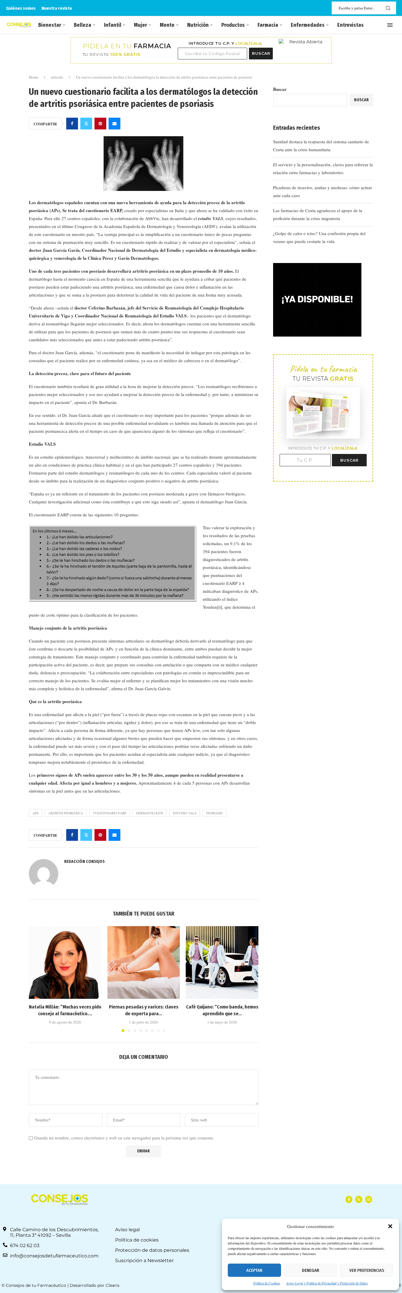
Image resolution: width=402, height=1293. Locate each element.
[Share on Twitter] (86, 123)
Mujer (140, 25)
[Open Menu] (390, 25)
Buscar (280, 89)
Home (33, 77)
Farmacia (268, 25)
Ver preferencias (366, 1270)
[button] (390, 1226)
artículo (57, 77)
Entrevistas (350, 25)
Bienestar (49, 25)
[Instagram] (368, 1199)
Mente (167, 25)
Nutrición (198, 25)
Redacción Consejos (84, 861)
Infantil (112, 25)
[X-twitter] (358, 1199)
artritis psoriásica (66, 813)
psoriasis (214, 813)
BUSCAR (261, 53)
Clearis (112, 1285)
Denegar (310, 1270)
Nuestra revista (56, 8)
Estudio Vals (184, 813)
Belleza (82, 25)
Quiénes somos (21, 8)
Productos (233, 25)
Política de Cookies (266, 1283)
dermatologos (149, 813)
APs (36, 813)
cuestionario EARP (109, 813)
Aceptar (254, 1270)
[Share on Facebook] (72, 123)
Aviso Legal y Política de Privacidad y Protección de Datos (327, 1283)
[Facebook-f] (348, 1199)
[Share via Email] (114, 123)
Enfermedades (308, 25)
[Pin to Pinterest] (100, 123)
